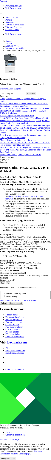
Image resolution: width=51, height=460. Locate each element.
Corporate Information (15, 435)
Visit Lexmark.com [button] (13, 8)
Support (8, 41)
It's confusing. (11, 296)
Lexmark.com (17, 342)
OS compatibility (12, 334)
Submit (4, 303)
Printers (8, 43)
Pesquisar (31, 94)
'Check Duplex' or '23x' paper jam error (17, 115)
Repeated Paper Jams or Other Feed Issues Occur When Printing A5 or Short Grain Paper (24, 104)
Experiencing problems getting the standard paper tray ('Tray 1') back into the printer (23, 136)
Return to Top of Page (9, 439)
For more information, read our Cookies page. (21, 452)
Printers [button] (8, 20)
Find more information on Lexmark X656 (18, 300)
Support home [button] (11, 17)
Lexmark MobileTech (14, 336)
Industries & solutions (14, 353)
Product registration (13, 319)
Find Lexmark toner (14, 327)
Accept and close (8, 459)
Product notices (12, 332)
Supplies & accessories (15, 350)
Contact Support (12, 324)
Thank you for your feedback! (13, 273)
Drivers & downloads (14, 317)
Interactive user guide (14, 48)
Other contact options (14, 369)
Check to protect (12, 329)
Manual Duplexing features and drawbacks (18, 140)
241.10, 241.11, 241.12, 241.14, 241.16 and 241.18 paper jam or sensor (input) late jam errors (25, 143)
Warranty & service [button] (13, 27)
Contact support (15, 303)
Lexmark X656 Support (10, 89)
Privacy (8, 432)
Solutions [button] (9, 22)
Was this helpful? (7, 280)
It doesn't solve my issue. (16, 293)
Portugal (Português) (14, 6)
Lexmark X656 (12, 46)
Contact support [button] (12, 29)
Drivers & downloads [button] (14, 25)
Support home (11, 315)
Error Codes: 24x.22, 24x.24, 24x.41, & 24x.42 (20, 154)
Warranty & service (13, 322)
